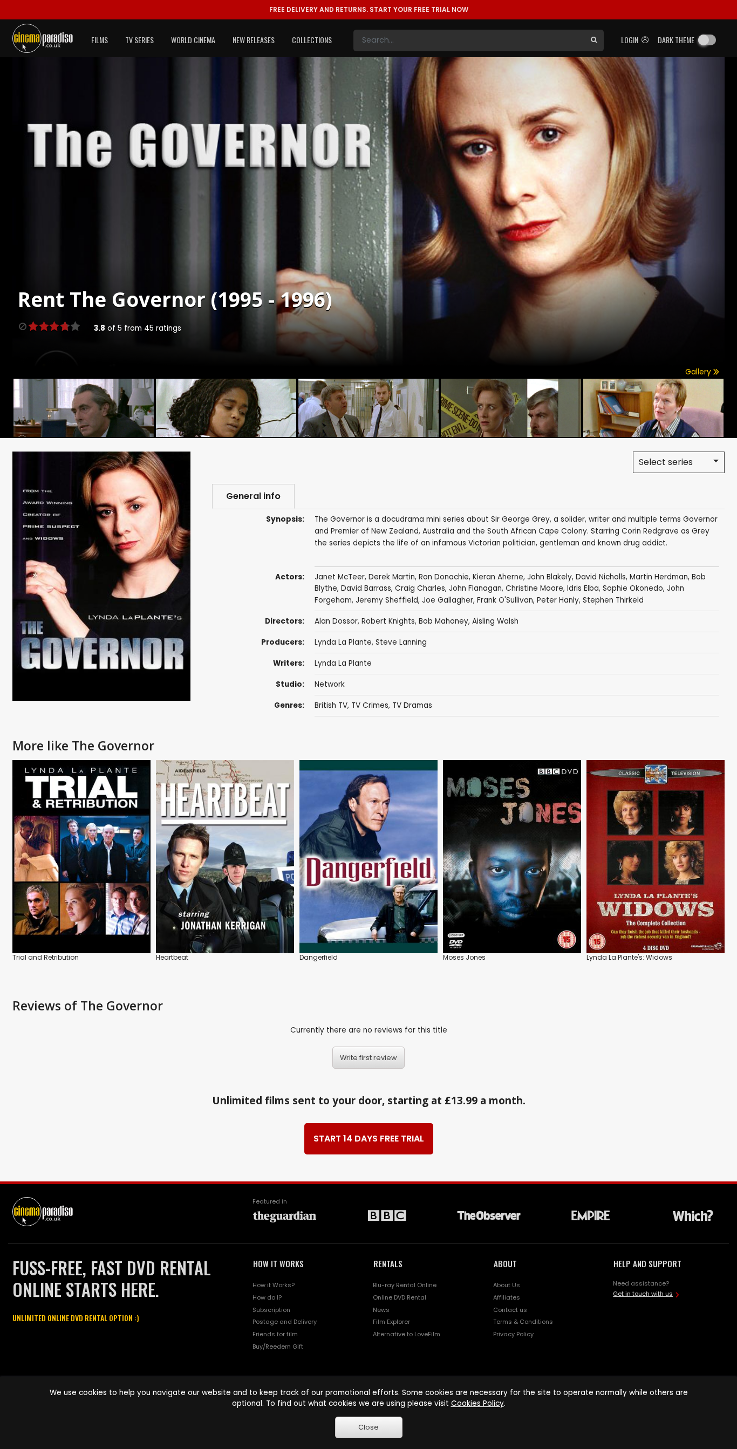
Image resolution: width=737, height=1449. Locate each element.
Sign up (81, 923)
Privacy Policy (513, 1334)
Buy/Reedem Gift (278, 1346)
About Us (506, 1285)
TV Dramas (412, 705)
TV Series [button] (139, 39)
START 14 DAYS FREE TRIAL (368, 1138)
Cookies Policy (477, 1403)
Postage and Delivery (285, 1321)
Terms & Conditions (523, 1321)
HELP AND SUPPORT (647, 1263)
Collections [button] (312, 39)
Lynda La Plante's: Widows (629, 957)
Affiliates (506, 1297)
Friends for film (275, 1334)
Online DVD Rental (399, 1297)
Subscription (271, 1310)
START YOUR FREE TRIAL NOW (368, 9)
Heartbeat (172, 957)
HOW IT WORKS (278, 1263)
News (381, 1310)
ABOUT (505, 1263)
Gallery (699, 372)
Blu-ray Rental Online (404, 1285)
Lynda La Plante (343, 642)
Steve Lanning (401, 642)
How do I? (267, 1297)
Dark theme (676, 39)
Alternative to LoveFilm (406, 1334)
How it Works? (274, 1285)
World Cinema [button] (193, 39)
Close (368, 1427)
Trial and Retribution (45, 957)
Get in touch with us (643, 1293)
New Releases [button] (254, 39)
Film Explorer (391, 1321)
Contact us (510, 1310)
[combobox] (468, 40)
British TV (331, 705)
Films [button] (99, 39)
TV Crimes (369, 705)
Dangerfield (318, 957)
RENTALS (387, 1263)
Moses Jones (464, 957)
